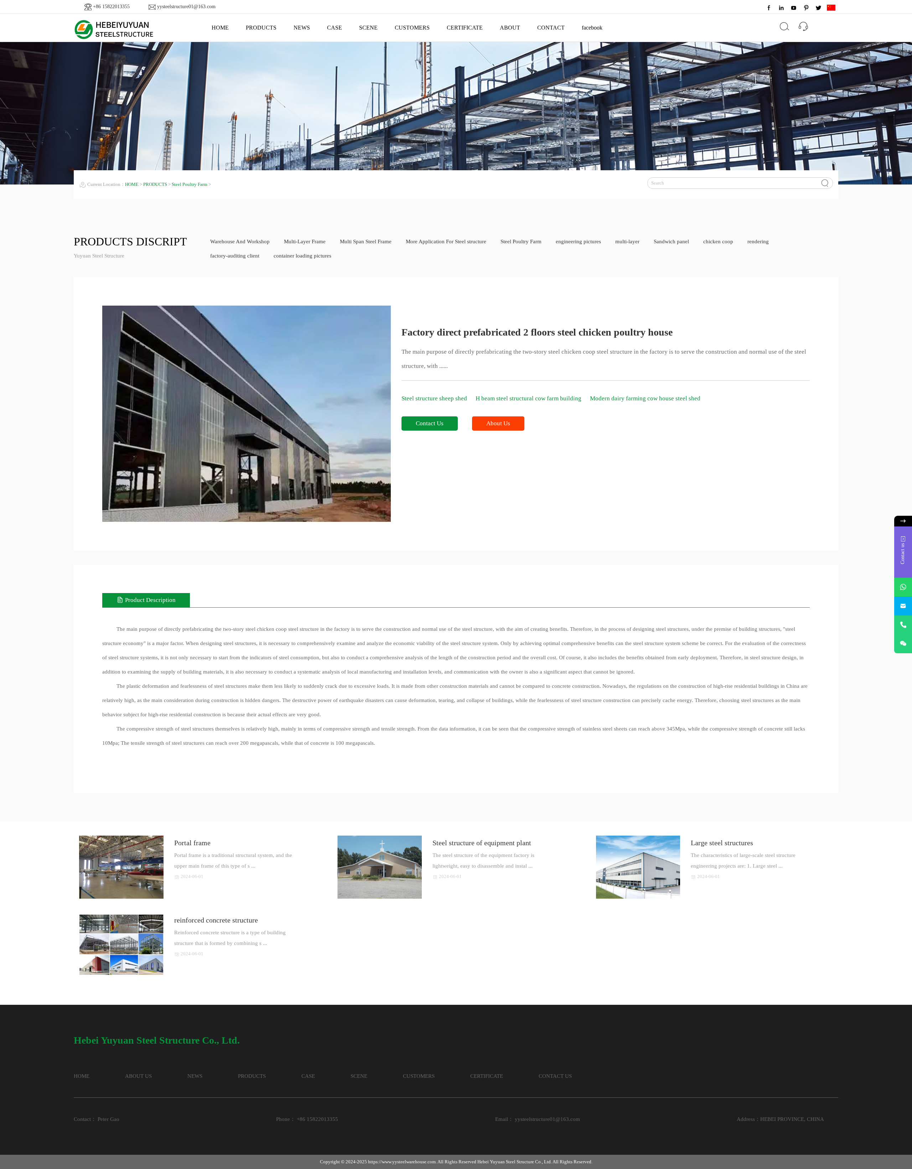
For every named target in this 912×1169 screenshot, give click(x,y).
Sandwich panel (671, 241)
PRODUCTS (261, 28)
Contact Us (430, 423)
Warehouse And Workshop (240, 241)
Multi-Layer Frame (305, 241)
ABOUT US (138, 1076)
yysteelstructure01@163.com (186, 6)
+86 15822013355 (111, 6)
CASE (334, 28)
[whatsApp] (903, 587)
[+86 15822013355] (903, 624)
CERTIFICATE (465, 28)
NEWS (302, 28)
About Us (498, 423)
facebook (592, 28)
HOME (220, 28)
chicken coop (718, 241)
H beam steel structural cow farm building (529, 398)
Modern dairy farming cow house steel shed (645, 398)
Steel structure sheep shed (434, 398)
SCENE (368, 28)
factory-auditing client (234, 256)
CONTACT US (555, 1076)
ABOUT (510, 28)
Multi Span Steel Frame (366, 241)
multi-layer (627, 241)
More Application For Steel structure (446, 241)
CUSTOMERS (412, 28)
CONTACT (551, 28)
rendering (758, 241)
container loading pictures (302, 256)
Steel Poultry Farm (189, 184)
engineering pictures (578, 241)
